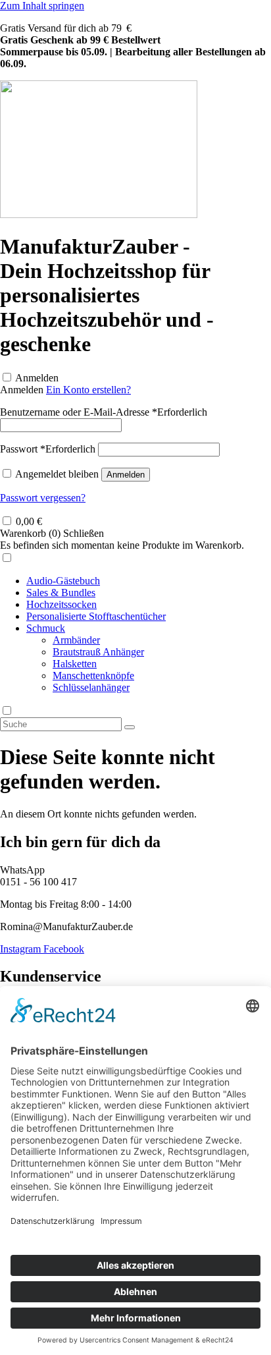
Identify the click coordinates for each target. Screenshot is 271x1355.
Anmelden (37, 377)
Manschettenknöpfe (93, 675)
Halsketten (75, 663)
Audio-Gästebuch (63, 580)
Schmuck (45, 628)
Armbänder (76, 640)
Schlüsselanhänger (91, 687)
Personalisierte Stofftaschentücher (96, 616)
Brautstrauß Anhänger (98, 651)
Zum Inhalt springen (42, 5)
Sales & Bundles (60, 592)
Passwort (47, 449)
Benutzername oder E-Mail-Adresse (103, 412)
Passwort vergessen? (43, 497)
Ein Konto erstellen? (88, 389)
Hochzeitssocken (61, 604)
